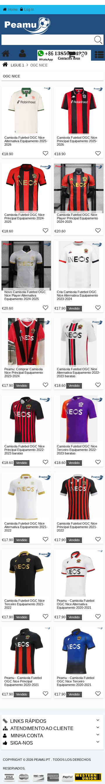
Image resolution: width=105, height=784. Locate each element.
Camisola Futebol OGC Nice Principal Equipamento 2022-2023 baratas (24, 450)
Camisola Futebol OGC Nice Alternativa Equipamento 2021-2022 (26, 527)
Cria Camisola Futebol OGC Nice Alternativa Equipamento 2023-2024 (77, 295)
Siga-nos (21, 742)
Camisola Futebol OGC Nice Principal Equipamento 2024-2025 (24, 218)
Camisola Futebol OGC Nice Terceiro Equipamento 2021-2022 (24, 604)
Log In (29, 10)
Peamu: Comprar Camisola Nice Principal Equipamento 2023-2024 (23, 372)
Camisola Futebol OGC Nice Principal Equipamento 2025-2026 (77, 141)
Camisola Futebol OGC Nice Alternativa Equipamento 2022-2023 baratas (78, 372)
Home (13, 10)
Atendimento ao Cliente (42, 728)
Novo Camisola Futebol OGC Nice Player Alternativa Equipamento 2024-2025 (25, 295)
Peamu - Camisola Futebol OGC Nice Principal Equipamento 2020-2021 (23, 681)
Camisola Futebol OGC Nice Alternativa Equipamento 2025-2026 (26, 141)
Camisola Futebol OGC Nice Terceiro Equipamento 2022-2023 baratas (77, 450)
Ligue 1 (17, 65)
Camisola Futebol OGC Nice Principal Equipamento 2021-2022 (77, 527)
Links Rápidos (28, 721)
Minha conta (26, 735)
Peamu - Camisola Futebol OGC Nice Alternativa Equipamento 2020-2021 (75, 604)
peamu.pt (42, 759)
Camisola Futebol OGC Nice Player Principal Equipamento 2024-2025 (77, 218)
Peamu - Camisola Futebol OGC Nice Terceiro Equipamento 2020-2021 (75, 681)
